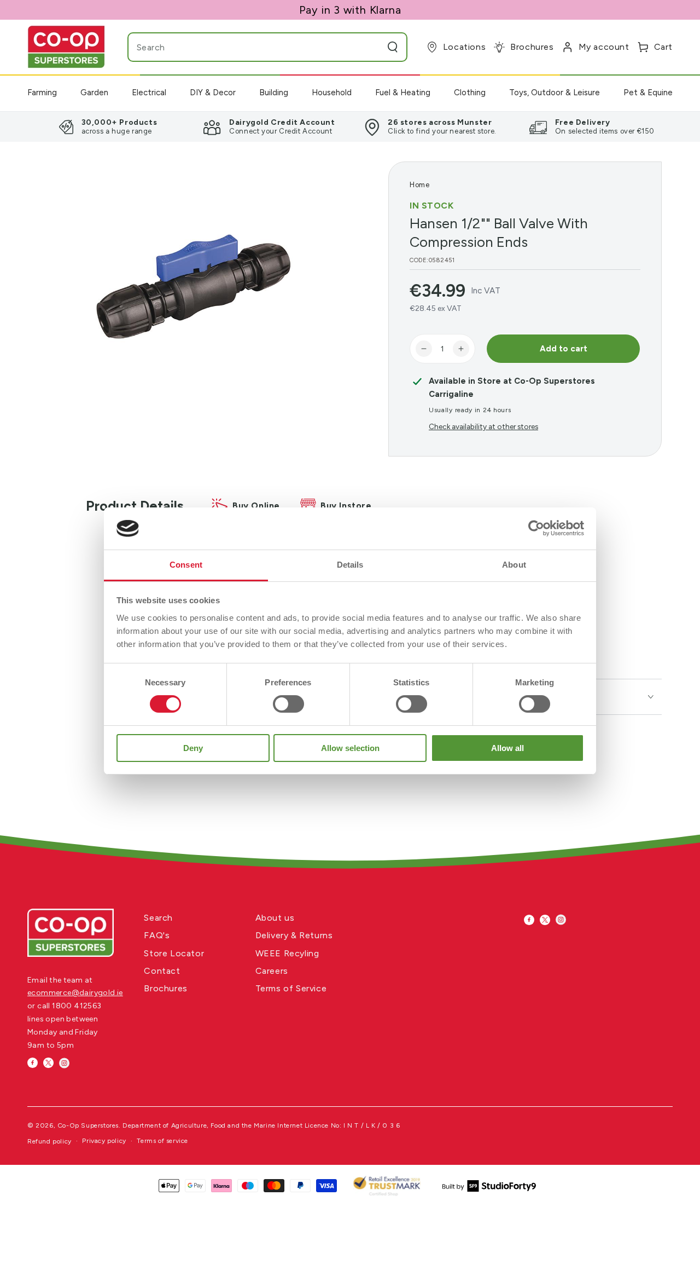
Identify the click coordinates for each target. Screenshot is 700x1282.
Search (158, 918)
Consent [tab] (186, 564)
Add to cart (563, 349)
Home (419, 185)
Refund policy (49, 1141)
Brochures (165, 988)
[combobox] (246, 47)
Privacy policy (104, 1141)
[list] (350, 126)
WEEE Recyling (287, 953)
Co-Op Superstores (88, 1125)
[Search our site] (392, 47)
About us (275, 918)
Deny (193, 748)
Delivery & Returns (294, 935)
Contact (162, 971)
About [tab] (514, 564)
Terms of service (162, 1141)
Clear (371, 47)
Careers (271, 971)
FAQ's (157, 935)
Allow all (507, 748)
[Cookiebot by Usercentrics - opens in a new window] (536, 528)
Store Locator (174, 953)
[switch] (288, 704)
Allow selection (350, 748)
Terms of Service (291, 988)
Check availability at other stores (483, 426)
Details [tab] (350, 564)
